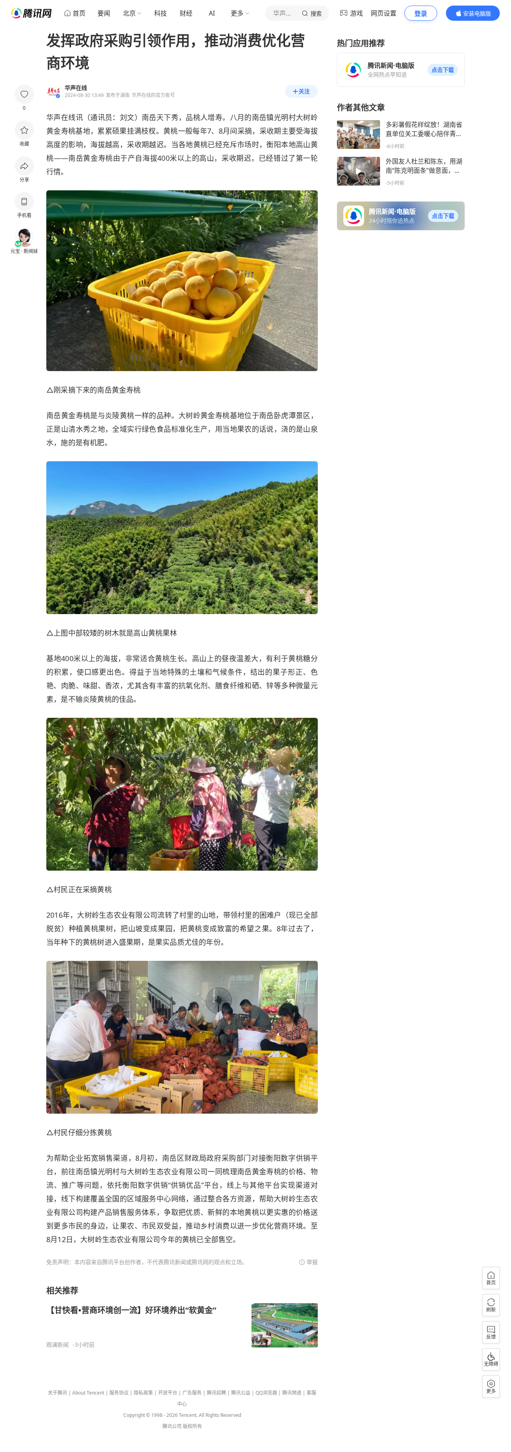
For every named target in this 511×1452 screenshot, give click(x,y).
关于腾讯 (57, 1392)
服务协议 (119, 1392)
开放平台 (167, 1392)
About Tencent (88, 1392)
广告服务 (192, 1392)
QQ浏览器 (266, 1392)
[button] (443, 70)
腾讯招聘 (216, 1392)
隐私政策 (143, 1392)
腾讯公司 (172, 1426)
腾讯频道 (291, 1392)
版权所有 (192, 1426)
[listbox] (182, 1316)
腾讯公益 (240, 1392)
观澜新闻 (57, 1344)
